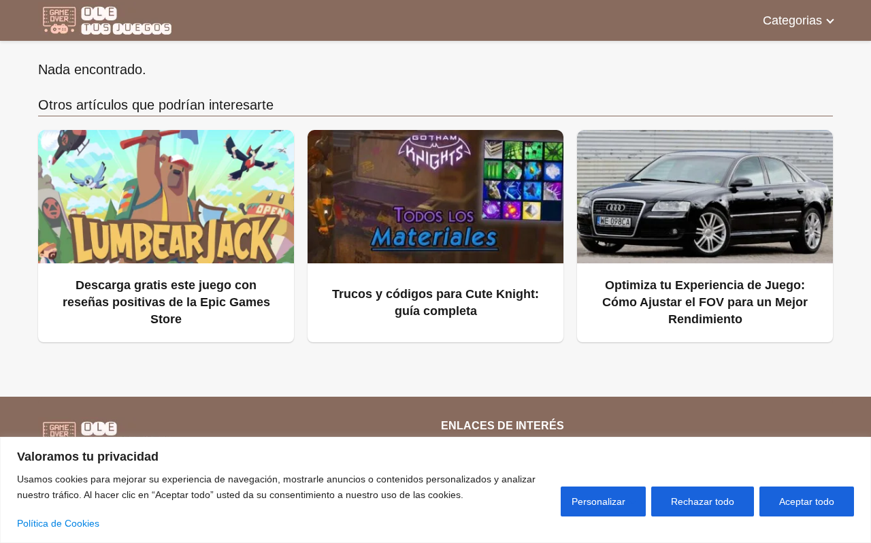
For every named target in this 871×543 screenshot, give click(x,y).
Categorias (792, 20)
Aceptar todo (806, 501)
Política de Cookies (58, 523)
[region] (435, 490)
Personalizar (598, 501)
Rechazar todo (702, 501)
